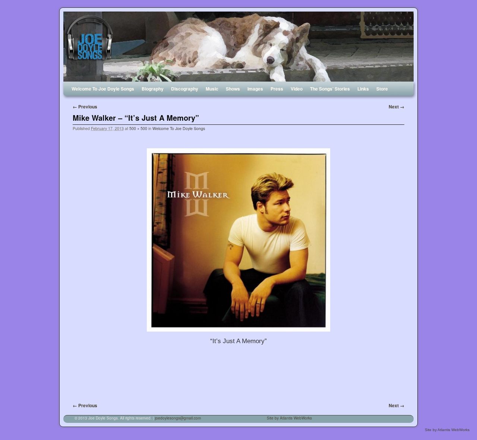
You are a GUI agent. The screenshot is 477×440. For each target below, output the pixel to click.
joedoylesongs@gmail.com (178, 418)
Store (382, 88)
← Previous (85, 107)
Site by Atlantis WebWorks (289, 418)
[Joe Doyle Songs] (238, 47)
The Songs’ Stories (330, 88)
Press (277, 88)
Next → (396, 107)
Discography (184, 88)
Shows (233, 88)
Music (212, 88)
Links (363, 88)
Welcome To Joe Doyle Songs (103, 88)
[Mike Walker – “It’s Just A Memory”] (238, 240)
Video (297, 88)
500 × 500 (138, 128)
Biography (153, 88)
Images (255, 88)
